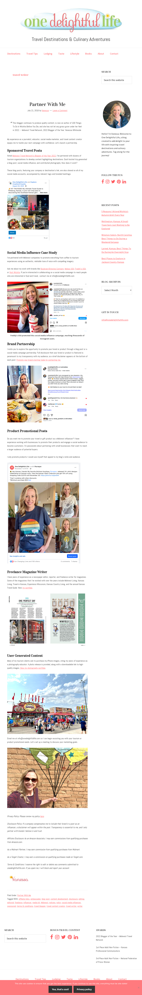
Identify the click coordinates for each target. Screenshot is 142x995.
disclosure (73, 898)
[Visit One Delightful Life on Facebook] (103, 182)
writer (80, 906)
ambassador (36, 898)
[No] (138, 987)
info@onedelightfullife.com (115, 319)
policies (52, 902)
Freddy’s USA (80, 268)
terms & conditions (25, 906)
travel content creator (56, 906)
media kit (36, 902)
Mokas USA (69, 268)
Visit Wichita (14, 272)
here (42, 816)
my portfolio (27, 587)
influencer (27, 902)
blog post (46, 898)
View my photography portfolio (32, 668)
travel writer (71, 906)
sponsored (11, 906)
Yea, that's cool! (60, 989)
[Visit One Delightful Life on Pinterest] (119, 182)
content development (59, 898)
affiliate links (24, 898)
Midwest (44, 902)
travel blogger (40, 906)
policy (58, 902)
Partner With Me (47, 104)
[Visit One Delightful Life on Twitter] (113, 182)
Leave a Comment (60, 110)
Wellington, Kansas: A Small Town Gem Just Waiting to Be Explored (116, 225)
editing (81, 898)
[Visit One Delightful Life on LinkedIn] (124, 182)
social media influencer (71, 902)
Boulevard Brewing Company (52, 268)
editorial (10, 902)
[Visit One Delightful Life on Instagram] (107, 182)
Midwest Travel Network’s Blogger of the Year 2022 (34, 155)
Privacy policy (84, 989)
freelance (18, 902)
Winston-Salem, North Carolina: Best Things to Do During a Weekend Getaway (117, 238)
